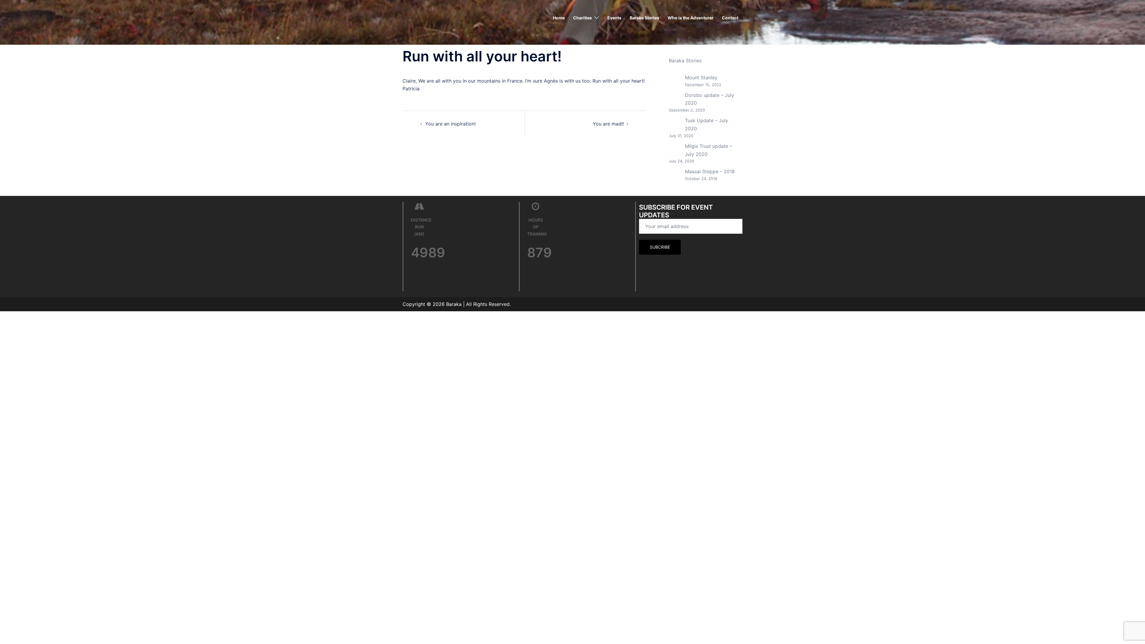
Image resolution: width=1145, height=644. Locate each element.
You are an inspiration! (450, 124)
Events (614, 17)
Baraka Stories (644, 17)
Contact (730, 17)
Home (559, 17)
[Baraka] (417, 17)
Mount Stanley (701, 77)
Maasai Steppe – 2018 (710, 171)
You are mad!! (608, 124)
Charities (582, 17)
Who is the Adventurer (691, 17)
